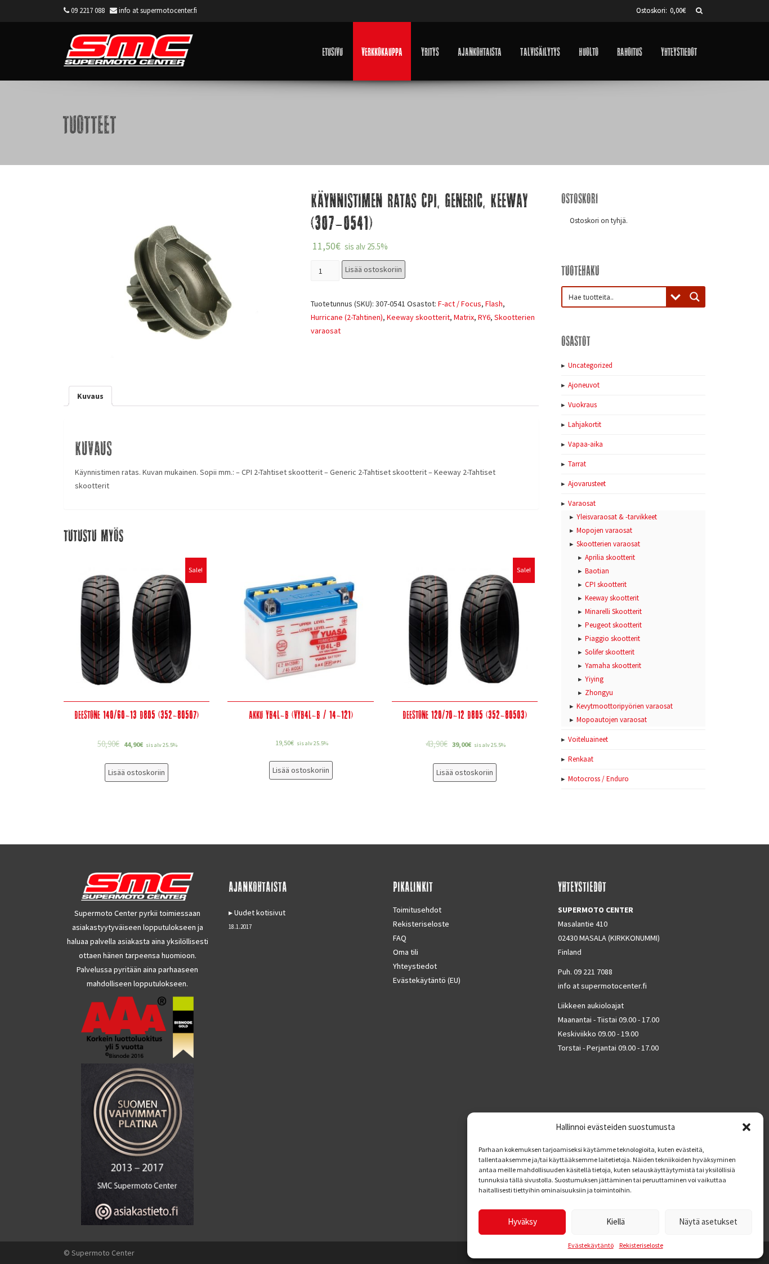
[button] (746, 1127)
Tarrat (577, 464)
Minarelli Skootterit (613, 611)
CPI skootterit (606, 584)
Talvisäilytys (540, 51)
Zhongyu (599, 692)
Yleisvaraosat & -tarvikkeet (616, 517)
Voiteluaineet (588, 739)
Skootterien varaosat (608, 544)
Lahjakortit (584, 424)
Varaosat (582, 503)
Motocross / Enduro (598, 779)
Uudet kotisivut (259, 912)
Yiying (594, 679)
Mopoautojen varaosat (611, 719)
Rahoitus (629, 51)
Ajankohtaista (480, 51)
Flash (494, 304)
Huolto (588, 51)
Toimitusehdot (417, 910)
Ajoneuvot (584, 385)
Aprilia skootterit (610, 557)
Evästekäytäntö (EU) (426, 980)
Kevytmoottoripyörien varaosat (624, 706)
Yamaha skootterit (613, 665)
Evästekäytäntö (591, 1245)
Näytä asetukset (708, 1221)
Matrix (464, 317)
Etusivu (332, 51)
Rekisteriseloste (641, 1245)
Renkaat (580, 759)
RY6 (484, 317)
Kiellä (615, 1221)
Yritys (430, 51)
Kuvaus (90, 396)
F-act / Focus (459, 304)
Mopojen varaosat (604, 530)
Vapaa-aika (585, 444)
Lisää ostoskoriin (373, 269)
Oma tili (405, 952)
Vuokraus (582, 405)
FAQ (399, 938)
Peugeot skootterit (613, 625)
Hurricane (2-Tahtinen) (347, 317)
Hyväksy (522, 1221)
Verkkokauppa (382, 51)
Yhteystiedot (679, 51)
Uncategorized (590, 365)
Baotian (597, 571)
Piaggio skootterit (612, 638)
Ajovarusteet (587, 483)
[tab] (90, 396)
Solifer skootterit (609, 652)
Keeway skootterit (418, 317)
